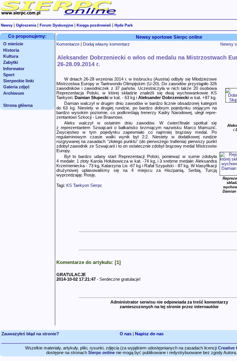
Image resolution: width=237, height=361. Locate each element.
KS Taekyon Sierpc (84, 185)
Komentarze (67, 44)
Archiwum (13, 93)
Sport (8, 74)
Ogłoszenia (26, 25)
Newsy (6, 25)
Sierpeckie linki (18, 81)
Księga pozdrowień (94, 25)
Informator (14, 68)
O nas (126, 334)
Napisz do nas (149, 334)
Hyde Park (123, 25)
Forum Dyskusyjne (56, 25)
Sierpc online (101, 352)
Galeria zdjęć (16, 87)
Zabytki (10, 62)
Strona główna (18, 105)
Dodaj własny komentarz (106, 44)
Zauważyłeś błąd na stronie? (30, 334)
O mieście (13, 44)
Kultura (10, 56)
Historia (11, 50)
